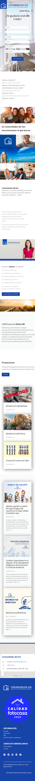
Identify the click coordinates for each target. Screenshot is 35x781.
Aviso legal (9, 773)
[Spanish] (20, 11)
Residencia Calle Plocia (15, 433)
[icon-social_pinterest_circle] (20, 755)
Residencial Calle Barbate (16, 406)
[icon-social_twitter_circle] (8, 755)
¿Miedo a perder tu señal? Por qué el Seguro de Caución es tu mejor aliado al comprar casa (17, 509)
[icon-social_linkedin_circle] (16, 755)
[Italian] (27, 11)
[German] (26, 11)
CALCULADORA (7, 746)
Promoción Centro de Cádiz (17, 460)
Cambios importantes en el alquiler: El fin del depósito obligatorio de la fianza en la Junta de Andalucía (17, 563)
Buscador (6, 731)
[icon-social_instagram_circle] (12, 755)
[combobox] (17, 32)
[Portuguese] (21, 11)
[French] (24, 11)
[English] (23, 11)
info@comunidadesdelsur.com (17, 662)
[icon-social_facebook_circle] (5, 755)
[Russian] (29, 11)
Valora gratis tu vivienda (10, 294)
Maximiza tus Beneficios (16, 613)
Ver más (5, 374)
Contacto (6, 748)
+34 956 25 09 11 (11, 665)
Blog (5, 735)
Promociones (7, 733)
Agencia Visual (8, 766)
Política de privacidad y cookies (22, 773)
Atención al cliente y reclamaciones (12, 737)
